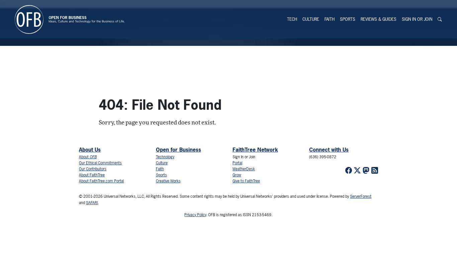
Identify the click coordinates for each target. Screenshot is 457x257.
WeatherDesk (244, 169)
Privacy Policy (195, 215)
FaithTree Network (255, 149)
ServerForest (360, 196)
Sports (347, 19)
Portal (237, 163)
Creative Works (168, 181)
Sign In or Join (417, 19)
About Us (90, 149)
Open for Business (178, 149)
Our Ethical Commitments (100, 163)
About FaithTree (92, 175)
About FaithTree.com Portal (101, 181)
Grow (237, 175)
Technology (165, 157)
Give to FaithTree (246, 181)
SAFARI (92, 202)
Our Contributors (92, 169)
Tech (292, 19)
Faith (330, 19)
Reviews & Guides (378, 19)
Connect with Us (329, 149)
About (88, 157)
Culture (310, 19)
